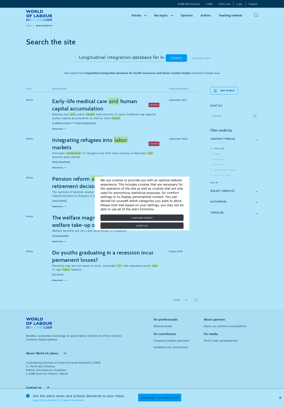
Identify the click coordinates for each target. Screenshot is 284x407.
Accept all (142, 226)
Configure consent (142, 218)
